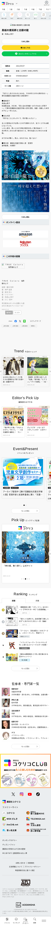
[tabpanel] (25, 553)
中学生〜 (33, 326)
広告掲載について (15, 866)
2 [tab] (23, 579)
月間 (37, 600)
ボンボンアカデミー (9, 840)
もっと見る (25, 668)
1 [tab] (21, 579)
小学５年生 (15, 326)
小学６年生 (25, 326)
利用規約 (31, 863)
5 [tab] (29, 579)
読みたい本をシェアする (27, 54)
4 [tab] (27, 579)
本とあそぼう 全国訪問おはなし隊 (14, 853)
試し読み (17, 312)
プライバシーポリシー (32, 866)
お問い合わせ (20, 863)
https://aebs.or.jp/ (8, 896)
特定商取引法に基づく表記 (25, 870)
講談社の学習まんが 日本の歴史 (14, 849)
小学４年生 (6, 326)
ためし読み (25, 41)
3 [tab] (25, 579)
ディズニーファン (8, 844)
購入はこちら (25, 47)
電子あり (9, 312)
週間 (13, 600)
